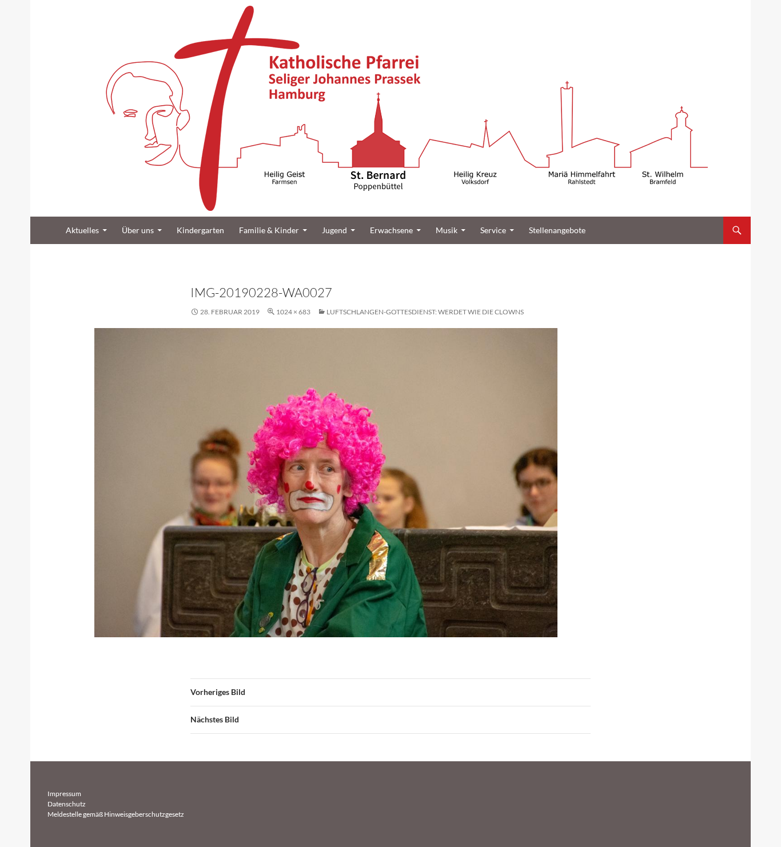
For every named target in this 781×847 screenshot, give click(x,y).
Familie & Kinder (269, 230)
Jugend (334, 230)
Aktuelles (82, 230)
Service (493, 230)
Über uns (138, 230)
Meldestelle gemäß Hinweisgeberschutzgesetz (115, 814)
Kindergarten (200, 230)
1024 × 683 (293, 311)
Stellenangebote (557, 230)
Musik (446, 230)
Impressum (64, 793)
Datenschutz (66, 804)
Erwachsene (391, 230)
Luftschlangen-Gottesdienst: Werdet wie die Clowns (425, 311)
